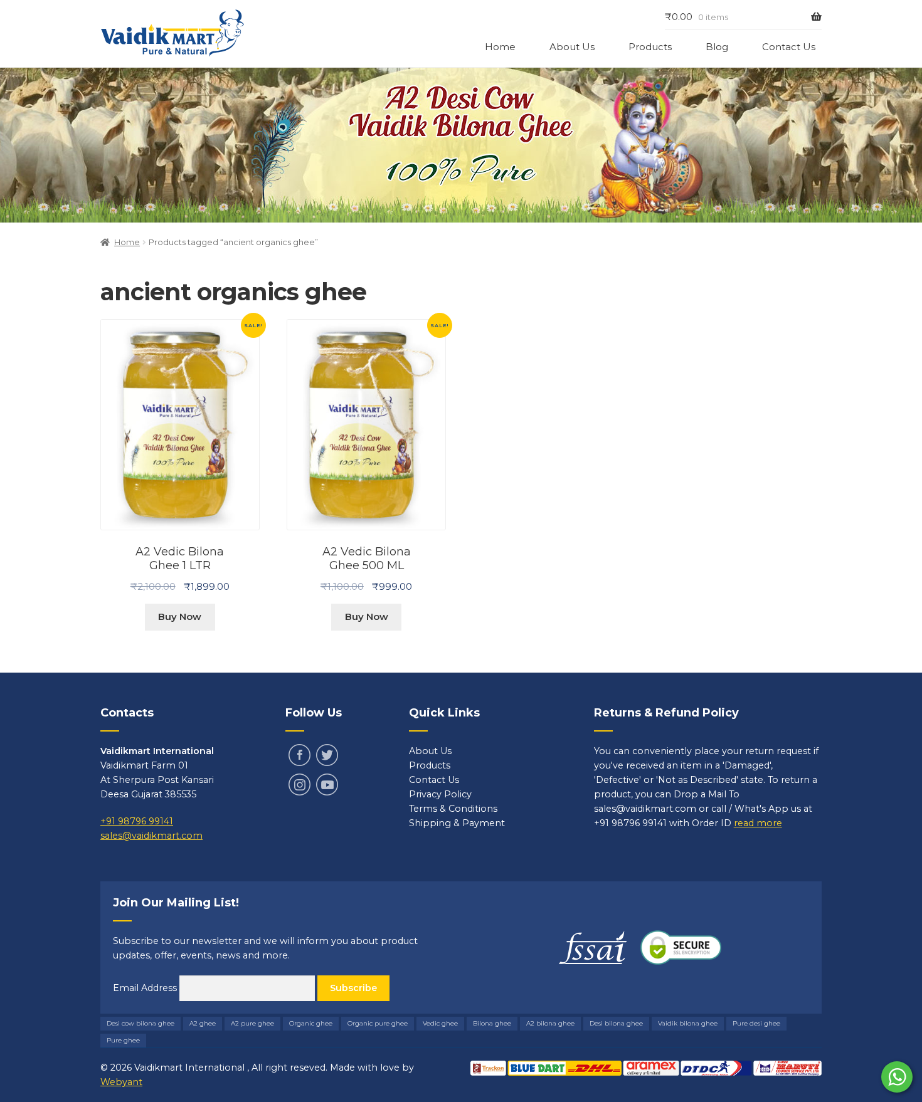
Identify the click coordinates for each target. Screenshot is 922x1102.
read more (758, 823)
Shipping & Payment (457, 823)
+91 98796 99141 (136, 821)
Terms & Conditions (453, 808)
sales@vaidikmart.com (151, 835)
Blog (717, 47)
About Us (572, 47)
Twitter (327, 755)
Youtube (327, 784)
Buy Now (179, 616)
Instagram (299, 784)
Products (650, 47)
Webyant (121, 1082)
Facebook (299, 755)
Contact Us (788, 47)
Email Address (146, 988)
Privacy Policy (440, 794)
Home (500, 47)
